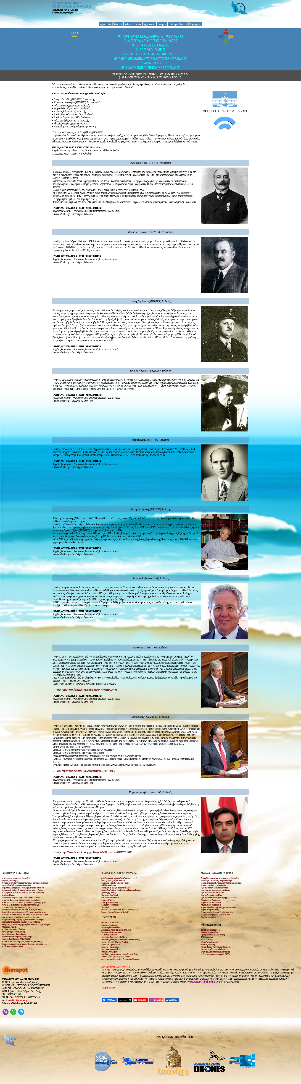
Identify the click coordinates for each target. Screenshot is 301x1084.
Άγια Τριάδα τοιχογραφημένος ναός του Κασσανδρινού (21, 921)
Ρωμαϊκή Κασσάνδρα (208, 917)
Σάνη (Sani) (105, 907)
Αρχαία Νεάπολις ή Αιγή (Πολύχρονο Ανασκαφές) (218, 907)
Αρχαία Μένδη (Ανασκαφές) (211, 902)
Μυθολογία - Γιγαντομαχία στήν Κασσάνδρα (216, 880)
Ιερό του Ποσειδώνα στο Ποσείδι (212, 892)
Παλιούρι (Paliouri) (108, 899)
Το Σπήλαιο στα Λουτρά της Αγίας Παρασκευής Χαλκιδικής (22, 941)
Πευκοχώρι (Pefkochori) (109, 902)
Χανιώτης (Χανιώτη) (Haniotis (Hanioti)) (115, 912)
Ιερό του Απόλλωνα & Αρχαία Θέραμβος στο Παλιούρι (219, 897)
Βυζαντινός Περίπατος (109, 925)
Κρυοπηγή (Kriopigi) (108, 892)
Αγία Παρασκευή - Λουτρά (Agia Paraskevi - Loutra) (119, 878)
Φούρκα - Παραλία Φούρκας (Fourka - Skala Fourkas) (119, 909)
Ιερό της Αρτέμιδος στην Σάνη (211, 895)
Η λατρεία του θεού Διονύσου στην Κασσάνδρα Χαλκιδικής (221, 882)
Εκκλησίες (162, 24)
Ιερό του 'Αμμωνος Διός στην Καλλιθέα (214, 887)
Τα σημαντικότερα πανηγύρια (111, 932)
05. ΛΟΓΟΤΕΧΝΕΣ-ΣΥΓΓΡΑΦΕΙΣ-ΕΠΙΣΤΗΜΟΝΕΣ (150, 54)
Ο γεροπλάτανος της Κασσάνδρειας (14, 934)
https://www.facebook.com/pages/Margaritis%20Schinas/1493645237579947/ (97, 852)
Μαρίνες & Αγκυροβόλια (109, 951)
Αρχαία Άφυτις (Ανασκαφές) (211, 899)
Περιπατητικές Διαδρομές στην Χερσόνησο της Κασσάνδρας (22, 890)
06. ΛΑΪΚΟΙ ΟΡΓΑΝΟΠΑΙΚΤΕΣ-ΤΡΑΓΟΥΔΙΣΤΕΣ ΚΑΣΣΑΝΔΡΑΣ (150, 58)
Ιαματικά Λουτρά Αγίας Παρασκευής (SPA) (16, 907)
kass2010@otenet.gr (18, 1000)
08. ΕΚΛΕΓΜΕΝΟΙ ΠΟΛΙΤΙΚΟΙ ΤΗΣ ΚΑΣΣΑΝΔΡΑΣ (150, 67)
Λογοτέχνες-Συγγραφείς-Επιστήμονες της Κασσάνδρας (21, 899)
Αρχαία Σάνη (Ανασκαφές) (210, 909)
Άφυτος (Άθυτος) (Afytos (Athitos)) (113, 880)
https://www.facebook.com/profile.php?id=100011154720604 (89, 689)
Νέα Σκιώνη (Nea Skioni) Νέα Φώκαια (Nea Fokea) (110, 896)
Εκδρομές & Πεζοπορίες (109, 922)
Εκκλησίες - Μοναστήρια (110, 946)
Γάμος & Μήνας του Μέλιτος (111, 949)
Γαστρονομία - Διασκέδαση (111, 927)
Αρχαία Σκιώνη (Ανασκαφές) (211, 904)
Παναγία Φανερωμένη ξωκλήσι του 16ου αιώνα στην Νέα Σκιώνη (24, 912)
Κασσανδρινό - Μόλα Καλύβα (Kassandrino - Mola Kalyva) (121, 890)
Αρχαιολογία (149, 24)
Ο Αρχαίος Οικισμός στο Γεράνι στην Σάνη (215, 914)
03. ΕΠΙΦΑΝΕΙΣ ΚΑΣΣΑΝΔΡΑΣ (150, 45)
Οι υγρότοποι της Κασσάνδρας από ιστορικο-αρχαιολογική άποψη (25, 882)
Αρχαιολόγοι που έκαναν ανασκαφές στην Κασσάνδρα (220, 878)
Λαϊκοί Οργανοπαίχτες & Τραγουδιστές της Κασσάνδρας (21, 897)
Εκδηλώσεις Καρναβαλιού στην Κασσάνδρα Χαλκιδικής (120, 939)
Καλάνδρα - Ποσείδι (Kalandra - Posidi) (115, 882)
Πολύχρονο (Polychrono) (110, 904)
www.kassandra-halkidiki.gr (201, 981)
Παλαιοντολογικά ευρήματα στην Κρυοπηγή (17, 936)
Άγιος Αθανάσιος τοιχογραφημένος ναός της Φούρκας (20, 917)
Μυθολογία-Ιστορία (133, 24)
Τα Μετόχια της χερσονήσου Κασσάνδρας (16, 878)
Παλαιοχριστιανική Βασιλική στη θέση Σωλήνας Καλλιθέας (22, 909)
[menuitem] (106, 24)
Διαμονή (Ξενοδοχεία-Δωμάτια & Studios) (115, 956)
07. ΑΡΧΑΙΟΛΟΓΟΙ (150, 63)
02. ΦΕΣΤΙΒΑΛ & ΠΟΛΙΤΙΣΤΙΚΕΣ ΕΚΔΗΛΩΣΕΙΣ (151, 41)
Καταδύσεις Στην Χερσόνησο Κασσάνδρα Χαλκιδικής (119, 954)
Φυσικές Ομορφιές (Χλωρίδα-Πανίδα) (114, 942)
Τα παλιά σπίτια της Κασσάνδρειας (13, 929)
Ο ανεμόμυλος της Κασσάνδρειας (13, 931)
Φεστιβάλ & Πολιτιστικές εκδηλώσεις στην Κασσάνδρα (20, 904)
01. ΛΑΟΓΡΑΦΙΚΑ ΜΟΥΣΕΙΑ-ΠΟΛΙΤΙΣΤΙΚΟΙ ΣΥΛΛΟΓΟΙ (150, 36)
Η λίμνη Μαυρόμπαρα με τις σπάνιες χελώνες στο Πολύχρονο (23, 887)
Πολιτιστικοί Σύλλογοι (109, 934)
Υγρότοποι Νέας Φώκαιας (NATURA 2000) (16, 938)
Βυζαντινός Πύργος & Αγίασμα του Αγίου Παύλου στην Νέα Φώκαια (25, 914)
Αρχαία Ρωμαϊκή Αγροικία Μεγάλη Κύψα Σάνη (217, 912)
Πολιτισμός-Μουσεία (178, 24)
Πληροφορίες (195, 24)
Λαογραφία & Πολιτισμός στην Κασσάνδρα (16, 885)
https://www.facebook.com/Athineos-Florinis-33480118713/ (88, 771)
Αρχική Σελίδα (106, 24)
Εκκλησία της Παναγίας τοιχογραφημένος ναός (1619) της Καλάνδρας (26, 924)
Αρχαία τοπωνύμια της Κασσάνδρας (213, 885)
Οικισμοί (118, 24)
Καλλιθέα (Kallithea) (108, 885)
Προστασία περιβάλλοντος (110, 944)
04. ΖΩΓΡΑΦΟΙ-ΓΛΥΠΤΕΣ (150, 49)
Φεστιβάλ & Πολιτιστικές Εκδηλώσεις (114, 937)
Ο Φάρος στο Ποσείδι (9, 926)
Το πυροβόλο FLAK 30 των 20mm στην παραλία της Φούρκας (23, 892)
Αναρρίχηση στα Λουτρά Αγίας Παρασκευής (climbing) (120, 959)
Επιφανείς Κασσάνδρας (10, 880)
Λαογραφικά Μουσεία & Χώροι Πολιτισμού (116, 929)
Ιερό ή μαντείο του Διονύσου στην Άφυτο (215, 890)
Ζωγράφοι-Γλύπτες (8, 895)
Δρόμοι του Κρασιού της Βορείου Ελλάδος (215, 954)
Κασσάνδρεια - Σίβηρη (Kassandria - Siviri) (116, 887)
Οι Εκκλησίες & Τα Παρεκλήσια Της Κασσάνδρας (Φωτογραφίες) (24, 902)
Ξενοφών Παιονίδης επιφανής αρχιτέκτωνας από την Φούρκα (23, 919)
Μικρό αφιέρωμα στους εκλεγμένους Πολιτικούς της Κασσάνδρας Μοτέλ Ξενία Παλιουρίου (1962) (24, 945)
